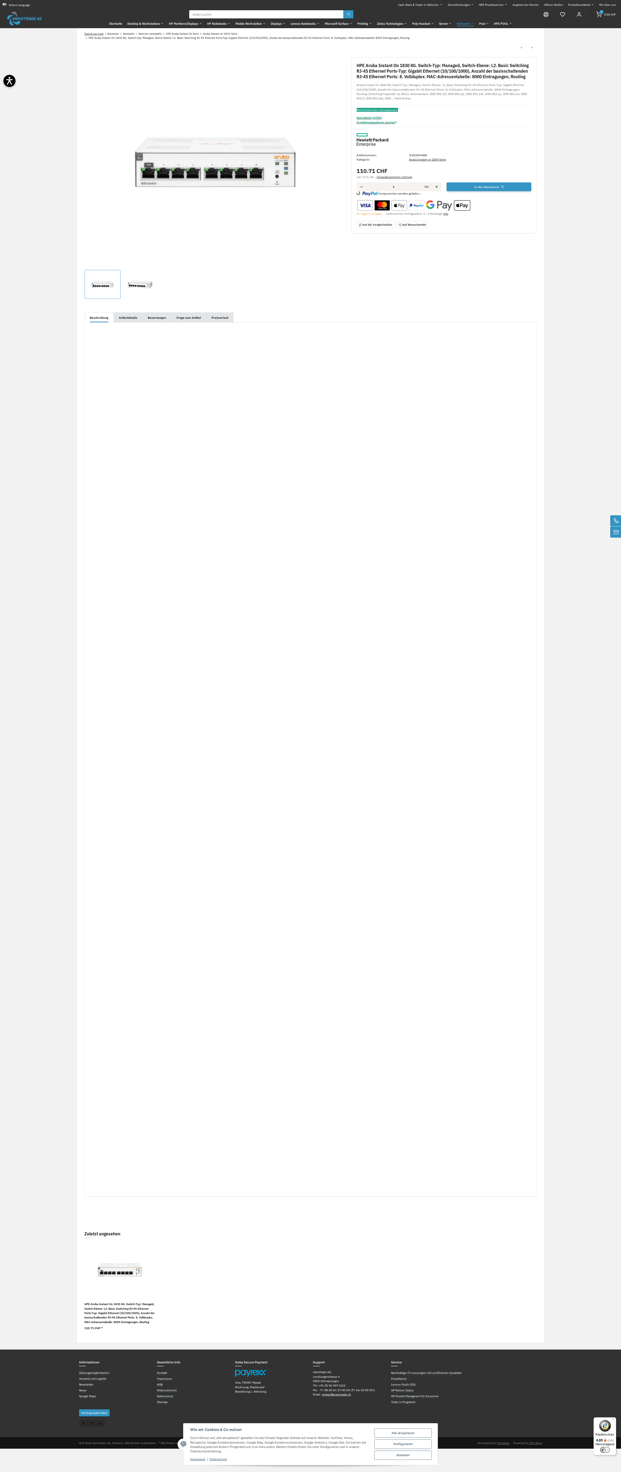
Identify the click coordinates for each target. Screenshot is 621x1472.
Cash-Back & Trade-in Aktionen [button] (418, 5)
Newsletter (86, 1384)
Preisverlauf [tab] (220, 317)
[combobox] (266, 14)
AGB (160, 1384)
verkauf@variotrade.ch (336, 1394)
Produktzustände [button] (579, 5)
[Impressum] (546, 14)
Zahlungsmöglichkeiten (94, 1373)
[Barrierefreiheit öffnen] (9, 81)
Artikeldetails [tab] (128, 317)
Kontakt (162, 1373)
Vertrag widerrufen (94, 1413)
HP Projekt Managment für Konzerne (415, 1396)
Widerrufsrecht (167, 1390)
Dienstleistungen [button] (459, 5)
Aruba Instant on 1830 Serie (427, 159)
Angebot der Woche (526, 5)
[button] (562, 14)
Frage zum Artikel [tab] (189, 317)
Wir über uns (607, 5)
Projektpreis (399, 1378)
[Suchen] (348, 14)
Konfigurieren (403, 1444)
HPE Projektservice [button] (491, 5)
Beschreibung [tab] (99, 317)
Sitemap (162, 1402)
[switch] (605, 1450)
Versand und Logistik (92, 1378)
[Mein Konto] (579, 14)
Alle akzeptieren (403, 1433)
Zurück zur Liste (94, 33)
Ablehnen (403, 1455)
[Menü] (613, 1420)
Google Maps (87, 1396)
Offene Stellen (553, 5)
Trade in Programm (403, 1402)
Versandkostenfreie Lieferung (394, 177)
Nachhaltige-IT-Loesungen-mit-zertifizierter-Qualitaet (426, 1373)
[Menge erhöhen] (436, 187)
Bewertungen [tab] (157, 317)
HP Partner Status (402, 1390)
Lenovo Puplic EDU (403, 1384)
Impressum (197, 1459)
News (82, 1390)
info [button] (445, 213)
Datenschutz (218, 1459)
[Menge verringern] (361, 187)
